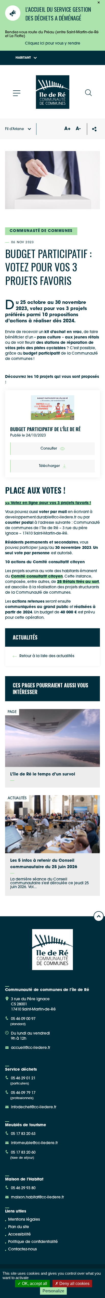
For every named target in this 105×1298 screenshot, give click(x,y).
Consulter (49, 449)
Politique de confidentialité (33, 1242)
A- (78, 129)
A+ (67, 129)
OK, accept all (34, 1283)
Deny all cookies (73, 1283)
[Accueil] (52, 107)
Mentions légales (24, 1220)
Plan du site (18, 1227)
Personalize (53, 1291)
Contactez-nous (22, 1249)
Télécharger (49, 466)
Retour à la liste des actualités (46, 656)
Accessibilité (19, 1235)
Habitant (23, 57)
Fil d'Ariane (14, 129)
